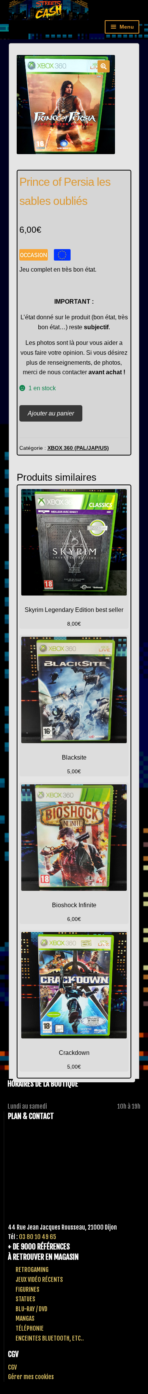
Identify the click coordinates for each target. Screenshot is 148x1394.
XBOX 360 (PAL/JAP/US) (78, 448)
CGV (12, 1367)
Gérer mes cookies (31, 1377)
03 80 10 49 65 (37, 1237)
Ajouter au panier (51, 413)
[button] (104, 66)
